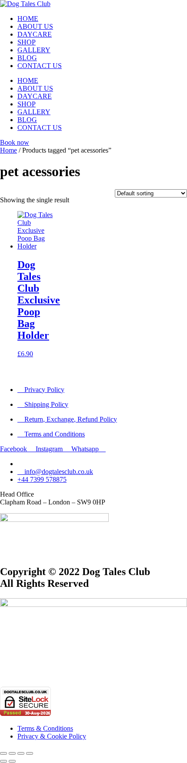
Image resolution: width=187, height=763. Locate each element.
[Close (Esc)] (29, 753)
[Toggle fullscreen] (12, 753)
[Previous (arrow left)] (3, 761)
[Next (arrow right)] (12, 761)
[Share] (20, 753)
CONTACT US (39, 65)
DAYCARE (34, 34)
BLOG (27, 57)
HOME (27, 18)
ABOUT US (35, 26)
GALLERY (33, 50)
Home (8, 150)
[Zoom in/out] (3, 753)
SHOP (26, 42)
